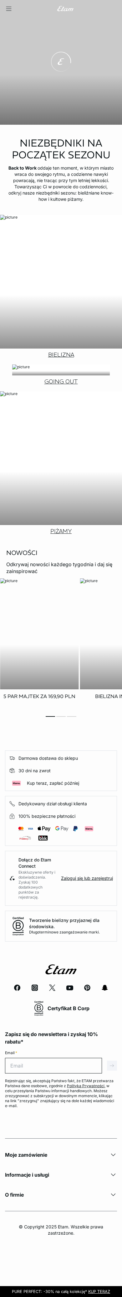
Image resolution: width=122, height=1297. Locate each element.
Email (11, 1052)
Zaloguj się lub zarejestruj (87, 878)
